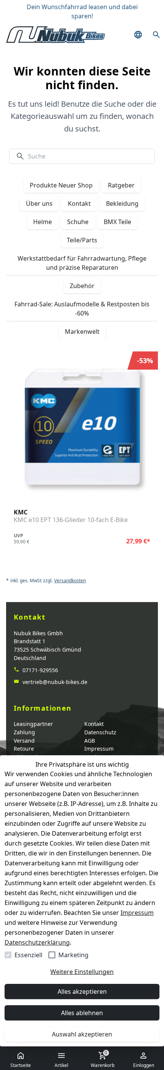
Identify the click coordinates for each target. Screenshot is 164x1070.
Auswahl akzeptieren (82, 1034)
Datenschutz (100, 732)
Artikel (61, 1065)
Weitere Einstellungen (82, 971)
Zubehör (82, 286)
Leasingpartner (33, 723)
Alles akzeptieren (82, 991)
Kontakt (79, 203)
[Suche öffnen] (156, 34)
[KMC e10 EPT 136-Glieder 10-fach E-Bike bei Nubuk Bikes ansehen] (82, 427)
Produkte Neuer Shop (61, 185)
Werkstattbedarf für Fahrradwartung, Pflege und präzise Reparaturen (82, 263)
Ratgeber (121, 185)
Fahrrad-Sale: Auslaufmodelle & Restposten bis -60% (82, 308)
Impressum (137, 912)
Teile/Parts (82, 240)
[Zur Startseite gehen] (55, 34)
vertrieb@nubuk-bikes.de (54, 682)
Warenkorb (102, 1058)
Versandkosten (70, 581)
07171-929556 (39, 670)
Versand (24, 740)
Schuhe (77, 222)
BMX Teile (117, 222)
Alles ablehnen (82, 1013)
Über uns (39, 203)
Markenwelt (82, 331)
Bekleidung (122, 203)
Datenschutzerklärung (37, 942)
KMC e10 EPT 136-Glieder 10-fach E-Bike (71, 520)
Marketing (73, 955)
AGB (89, 740)
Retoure (24, 748)
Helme (42, 222)
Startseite (20, 1065)
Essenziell (28, 955)
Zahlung (24, 732)
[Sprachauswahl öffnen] (138, 34)
